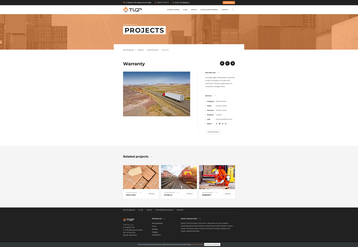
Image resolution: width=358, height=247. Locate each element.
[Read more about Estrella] (179, 177)
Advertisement (152, 50)
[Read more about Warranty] (217, 177)
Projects (140, 50)
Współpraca (228, 2)
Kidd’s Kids (131, 195)
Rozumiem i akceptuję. (212, 244)
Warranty (206, 195)
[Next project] (232, 63)
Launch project (213, 132)
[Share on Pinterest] (222, 123)
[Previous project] (222, 63)
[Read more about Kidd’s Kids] (141, 177)
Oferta (149, 210)
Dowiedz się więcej (197, 244)
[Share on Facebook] (216, 123)
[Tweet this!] (219, 123)
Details (151, 193)
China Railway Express (164, 210)
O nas (140, 210)
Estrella (168, 195)
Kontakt (180, 210)
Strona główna (128, 50)
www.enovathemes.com (224, 119)
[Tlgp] (132, 9)
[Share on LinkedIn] (225, 123)
